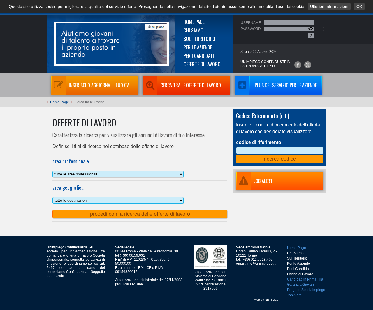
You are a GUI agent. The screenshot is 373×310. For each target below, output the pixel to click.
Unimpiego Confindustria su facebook (297, 64)
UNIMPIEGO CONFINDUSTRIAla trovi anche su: (265, 64)
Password (251, 29)
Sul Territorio (199, 38)
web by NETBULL (266, 299)
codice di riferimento (258, 142)
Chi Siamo (193, 30)
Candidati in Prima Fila (305, 279)
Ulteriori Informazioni (329, 6)
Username (251, 23)
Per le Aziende (198, 47)
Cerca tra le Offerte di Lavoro (191, 85)
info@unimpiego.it (261, 264)
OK (359, 6)
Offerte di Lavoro (202, 64)
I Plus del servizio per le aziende (284, 85)
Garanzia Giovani (301, 285)
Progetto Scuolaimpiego (306, 290)
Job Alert (294, 295)
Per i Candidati (199, 55)
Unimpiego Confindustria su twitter (307, 64)
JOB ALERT (263, 180)
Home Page (194, 21)
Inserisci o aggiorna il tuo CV (99, 85)
